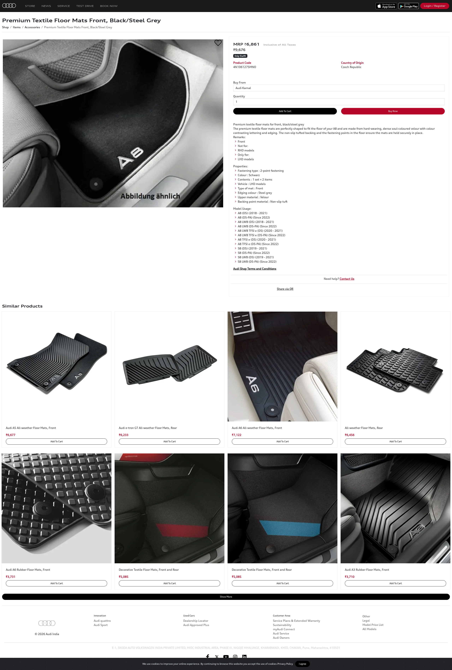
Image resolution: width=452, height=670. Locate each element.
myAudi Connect (284, 629)
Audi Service (281, 633)
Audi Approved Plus (196, 625)
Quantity (239, 96)
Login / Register (434, 5)
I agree (302, 663)
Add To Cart (285, 111)
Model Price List (372, 625)
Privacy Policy (285, 663)
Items (17, 27)
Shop (5, 27)
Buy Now (393, 111)
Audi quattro (102, 620)
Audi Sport (101, 625)
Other (366, 616)
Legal (366, 620)
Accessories (32, 27)
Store (30, 5)
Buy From (239, 82)
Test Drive (85, 5)
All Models (369, 629)
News (46, 5)
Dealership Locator (195, 620)
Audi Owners (281, 637)
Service (63, 5)
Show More (226, 596)
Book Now (109, 5)
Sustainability (282, 625)
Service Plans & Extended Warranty (296, 620)
